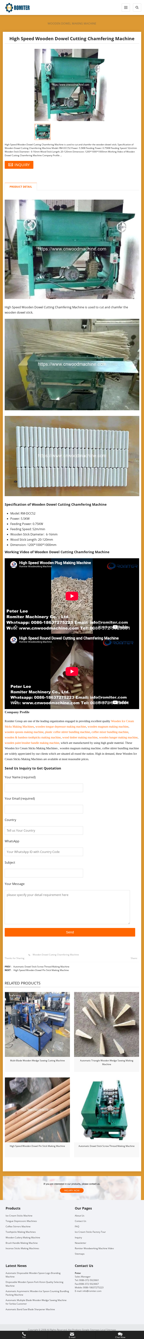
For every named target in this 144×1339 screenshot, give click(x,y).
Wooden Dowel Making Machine (72, 23)
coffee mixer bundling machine (110, 732)
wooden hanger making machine (118, 737)
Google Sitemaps (91, 1329)
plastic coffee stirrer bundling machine (67, 732)
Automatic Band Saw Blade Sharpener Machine (30, 1309)
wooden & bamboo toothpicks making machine (33, 737)
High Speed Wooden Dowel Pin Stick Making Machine (41, 970)
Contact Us (80, 1221)
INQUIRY (22, 164)
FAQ (77, 1226)
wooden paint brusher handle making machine (32, 742)
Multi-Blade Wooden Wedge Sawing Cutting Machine (37, 1060)
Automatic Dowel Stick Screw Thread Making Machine (41, 966)
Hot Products (74, 1329)
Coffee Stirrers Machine (18, 1226)
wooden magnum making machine (108, 726)
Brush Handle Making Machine (22, 1243)
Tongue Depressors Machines (21, 1221)
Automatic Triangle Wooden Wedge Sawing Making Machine (106, 1062)
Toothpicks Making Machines (21, 1231)
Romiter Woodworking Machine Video (94, 1248)
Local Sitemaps (108, 1329)
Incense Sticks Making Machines (22, 1248)
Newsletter (80, 1243)
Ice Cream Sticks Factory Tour (90, 1231)
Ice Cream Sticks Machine (19, 1215)
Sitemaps (80, 1253)
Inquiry (78, 1237)
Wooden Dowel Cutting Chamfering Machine (56, 954)
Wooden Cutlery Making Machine (23, 1237)
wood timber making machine (80, 737)
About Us (79, 1215)
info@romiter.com (91, 1291)
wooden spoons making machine (24, 732)
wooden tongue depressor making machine (60, 726)
